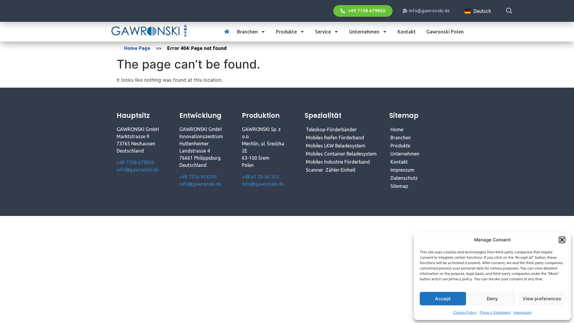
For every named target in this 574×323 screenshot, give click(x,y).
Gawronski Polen (445, 31)
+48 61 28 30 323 (260, 176)
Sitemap (399, 186)
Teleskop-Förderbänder (331, 129)
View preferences (542, 298)
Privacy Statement (495, 312)
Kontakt (407, 31)
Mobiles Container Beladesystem (341, 153)
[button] (562, 240)
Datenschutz (404, 178)
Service (323, 31)
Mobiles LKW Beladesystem (335, 145)
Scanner (314, 170)
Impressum (523, 312)
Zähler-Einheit (340, 170)
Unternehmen (364, 31)
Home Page (137, 48)
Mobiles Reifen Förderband (335, 137)
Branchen (247, 31)
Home (396, 129)
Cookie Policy (465, 312)
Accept (443, 298)
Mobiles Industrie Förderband (338, 161)
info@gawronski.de (137, 169)
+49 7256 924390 (198, 176)
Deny (492, 298)
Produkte (286, 31)
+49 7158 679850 (135, 162)
